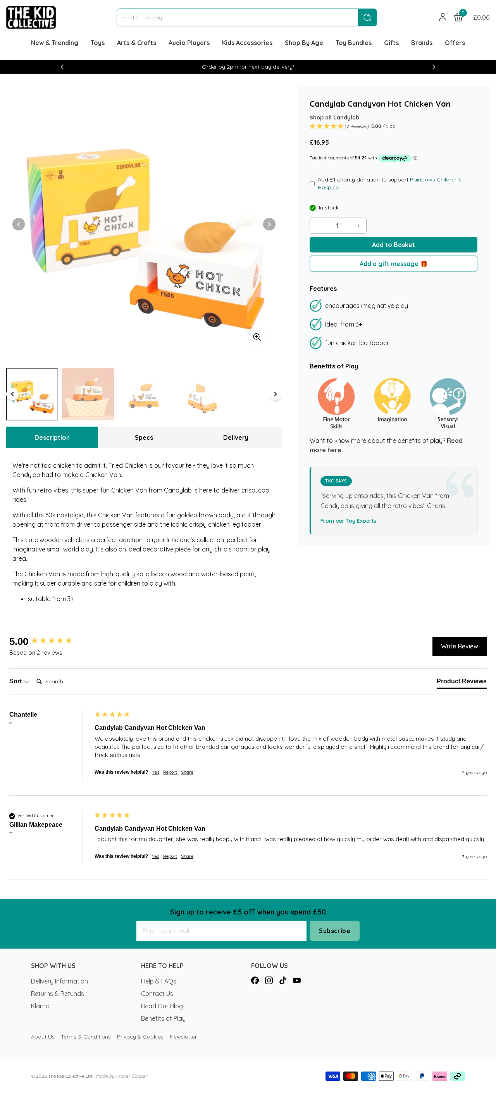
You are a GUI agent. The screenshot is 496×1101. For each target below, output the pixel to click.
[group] (50, 641)
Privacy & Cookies (140, 1036)
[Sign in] (442, 17)
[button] (62, 66)
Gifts (391, 43)
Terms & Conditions (86, 1036)
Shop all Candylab (334, 117)
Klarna (40, 1006)
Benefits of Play (163, 1018)
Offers (455, 43)
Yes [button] (155, 772)
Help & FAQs (158, 981)
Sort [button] (16, 681)
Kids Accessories (247, 43)
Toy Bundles (354, 43)
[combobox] (237, 17)
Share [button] (187, 772)
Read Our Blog (162, 1006)
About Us (43, 1036)
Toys (98, 43)
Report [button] (170, 772)
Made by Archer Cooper (121, 1076)
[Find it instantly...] (367, 17)
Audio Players (189, 43)
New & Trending (54, 43)
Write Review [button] (459, 646)
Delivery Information (59, 981)
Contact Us (157, 993)
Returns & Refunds (57, 993)
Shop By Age (304, 43)
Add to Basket (393, 245)
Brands (421, 43)
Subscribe (334, 931)
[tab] (462, 683)
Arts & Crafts (136, 43)
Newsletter (183, 1036)
